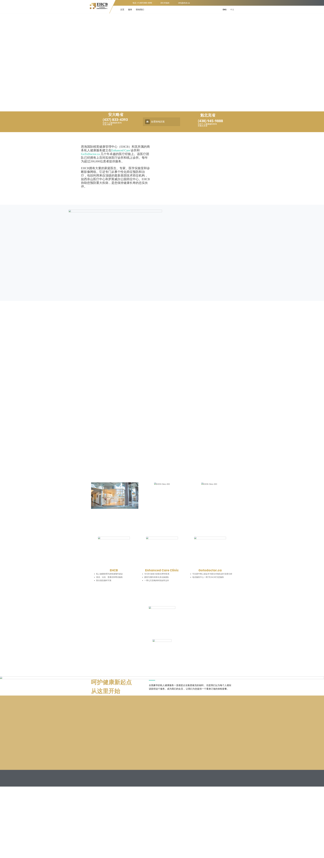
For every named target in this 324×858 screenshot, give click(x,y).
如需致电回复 (158, 121)
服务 (130, 9)
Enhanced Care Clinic (162, 570)
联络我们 (140, 9)
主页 (122, 9)
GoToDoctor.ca (90, 154)
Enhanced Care (120, 150)
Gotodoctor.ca (210, 570)
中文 (232, 9)
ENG (225, 9)
